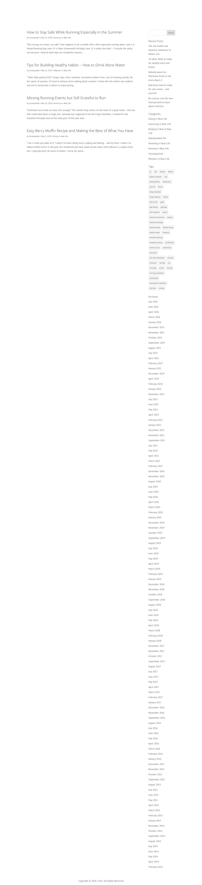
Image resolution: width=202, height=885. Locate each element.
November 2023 (156, 394)
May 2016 (153, 738)
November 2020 (156, 476)
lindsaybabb (34, 37)
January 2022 (154, 424)
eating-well (167, 182)
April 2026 (153, 311)
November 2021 (156, 435)
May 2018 (153, 620)
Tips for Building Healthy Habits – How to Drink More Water (76, 64)
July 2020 (153, 486)
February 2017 (155, 697)
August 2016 (154, 723)
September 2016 (156, 717)
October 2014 (155, 830)
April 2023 (153, 414)
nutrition (170, 258)
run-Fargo (153, 268)
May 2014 (153, 856)
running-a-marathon (157, 273)
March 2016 (154, 748)
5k (150, 172)
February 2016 (155, 753)
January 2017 (154, 702)
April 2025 (153, 358)
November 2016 (156, 712)
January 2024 (154, 389)
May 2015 (153, 800)
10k (155, 172)
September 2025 (156, 342)
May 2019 (153, 558)
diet (165, 177)
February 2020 (155, 512)
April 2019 (153, 563)
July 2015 (153, 789)
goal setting (154, 207)
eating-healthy (155, 182)
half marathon (155, 212)
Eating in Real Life (60, 136)
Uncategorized (155, 153)
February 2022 (155, 419)
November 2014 (156, 825)
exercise (152, 187)
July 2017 (153, 671)
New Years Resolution (157, 258)
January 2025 (154, 368)
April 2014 (153, 861)
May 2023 (153, 409)
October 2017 (155, 656)
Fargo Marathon (155, 197)
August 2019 (154, 543)
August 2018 (154, 604)
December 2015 (156, 764)
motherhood (167, 248)
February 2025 (155, 363)
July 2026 (153, 301)
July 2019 (153, 548)
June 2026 (153, 306)
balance (162, 172)
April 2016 (153, 743)
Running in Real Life (62, 37)
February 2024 (155, 383)
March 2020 (154, 507)
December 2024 (156, 373)
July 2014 (153, 846)
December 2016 (156, 707)
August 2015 (154, 784)
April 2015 (153, 805)
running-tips (154, 278)
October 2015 (155, 774)
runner (161, 268)
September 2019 (156, 538)
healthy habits (155, 232)
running (169, 268)
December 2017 (156, 645)
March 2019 (154, 568)
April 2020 (153, 502)
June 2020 (153, 491)
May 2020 (153, 496)
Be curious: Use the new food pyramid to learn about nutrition (160, 102)
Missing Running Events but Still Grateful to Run (66, 97)
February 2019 (155, 574)
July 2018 (153, 610)
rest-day (162, 263)
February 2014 (155, 866)
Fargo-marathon (155, 192)
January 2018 (154, 640)
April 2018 (153, 625)
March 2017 (154, 692)
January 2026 (154, 322)
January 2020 (154, 517)
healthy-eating (155, 227)
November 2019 (156, 527)
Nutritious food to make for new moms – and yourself (160, 89)
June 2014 (153, 851)
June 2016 (153, 733)
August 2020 (154, 481)
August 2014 (154, 841)
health (165, 212)
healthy (170, 217)
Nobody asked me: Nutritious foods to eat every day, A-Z (159, 76)
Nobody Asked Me (157, 138)
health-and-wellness (157, 217)
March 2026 (154, 317)
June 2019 (153, 553)
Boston (170, 172)
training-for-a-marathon (158, 283)
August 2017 (154, 666)
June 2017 (153, 676)
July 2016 (153, 728)
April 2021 (153, 455)
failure (160, 187)
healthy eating (168, 227)
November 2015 (156, 769)
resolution (153, 263)
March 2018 (154, 630)
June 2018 (153, 615)
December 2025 (156, 327)
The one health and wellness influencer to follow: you (159, 50)
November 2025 (156, 332)
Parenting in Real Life (159, 143)
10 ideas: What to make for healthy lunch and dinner (160, 63)
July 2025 (153, 353)
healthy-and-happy (156, 222)
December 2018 (156, 584)
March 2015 (154, 810)
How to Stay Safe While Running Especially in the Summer (74, 32)
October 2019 (155, 532)
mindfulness (169, 242)
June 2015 (153, 794)
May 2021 (153, 450)
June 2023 (153, 404)
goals (162, 202)
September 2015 (156, 779)
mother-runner (155, 248)
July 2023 (153, 399)
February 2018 (155, 635)
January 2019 (154, 579)
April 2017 (153, 687)
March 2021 (154, 460)
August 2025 (154, 347)
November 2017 (156, 651)
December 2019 (156, 522)
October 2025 (155, 337)
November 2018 (156, 589)
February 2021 (155, 466)
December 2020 (156, 471)
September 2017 (156, 661)
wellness (153, 288)
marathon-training (156, 237)
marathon (166, 232)
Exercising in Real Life (159, 124)
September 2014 (156, 835)
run (169, 263)
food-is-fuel (153, 202)
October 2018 (155, 594)
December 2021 (156, 430)
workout (161, 288)
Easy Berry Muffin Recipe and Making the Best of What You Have (80, 130)
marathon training (156, 242)
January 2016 (154, 758)
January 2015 (154, 820)
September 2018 (156, 599)
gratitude (164, 207)
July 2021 (153, 445)
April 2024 (153, 378)
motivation (153, 253)
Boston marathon (156, 177)
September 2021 (156, 440)
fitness (165, 197)
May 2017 (153, 681)
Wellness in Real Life (62, 70)
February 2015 (155, 815)
